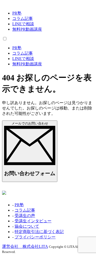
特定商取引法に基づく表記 (39, 231)
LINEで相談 (23, 24)
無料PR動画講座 (27, 29)
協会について (27, 226)
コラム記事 (22, 18)
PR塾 (17, 13)
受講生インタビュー (33, 221)
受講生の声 (25, 215)
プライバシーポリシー (35, 237)
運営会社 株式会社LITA (25, 246)
